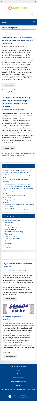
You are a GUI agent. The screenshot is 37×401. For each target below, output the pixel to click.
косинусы (7, 153)
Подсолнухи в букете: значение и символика (17, 264)
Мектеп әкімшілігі (11, 229)
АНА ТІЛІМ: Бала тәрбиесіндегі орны (17, 209)
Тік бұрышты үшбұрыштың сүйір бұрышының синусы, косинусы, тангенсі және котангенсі (15, 102)
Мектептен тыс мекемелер (14, 232)
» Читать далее (8, 85)
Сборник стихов (18, 378)
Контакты (19, 385)
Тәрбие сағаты (10, 241)
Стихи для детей (10, 236)
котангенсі (14, 153)
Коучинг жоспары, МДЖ (13, 227)
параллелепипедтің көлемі (26, 90)
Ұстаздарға (9, 222)
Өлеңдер (8, 247)
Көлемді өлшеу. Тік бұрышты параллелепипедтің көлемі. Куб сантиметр (17, 40)
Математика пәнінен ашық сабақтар (15, 46)
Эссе (7, 245)
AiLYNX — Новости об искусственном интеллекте (20, 396)
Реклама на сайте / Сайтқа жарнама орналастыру (18, 389)
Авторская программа (18, 366)
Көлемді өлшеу (9, 90)
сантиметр (4, 92)
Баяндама (8, 225)
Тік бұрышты (13, 92)
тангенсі (4, 155)
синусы (20, 153)
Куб (15, 90)
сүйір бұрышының (29, 153)
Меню (3, 2)
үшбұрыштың (20, 155)
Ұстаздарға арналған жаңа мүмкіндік (17, 184)
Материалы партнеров (18, 381)
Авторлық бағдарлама (12, 220)
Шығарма (8, 243)
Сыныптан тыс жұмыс (12, 238)
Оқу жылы (8, 234)
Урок (18, 370)
